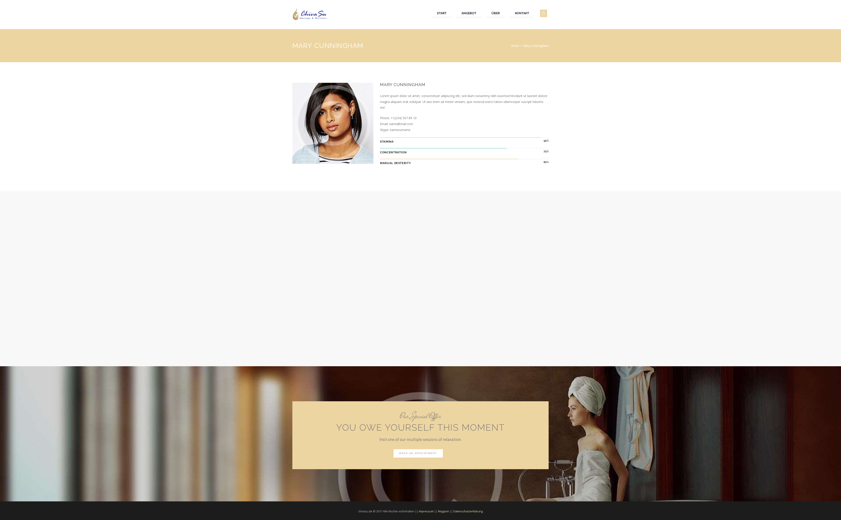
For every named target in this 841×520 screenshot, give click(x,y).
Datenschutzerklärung (468, 511)
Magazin (443, 511)
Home (515, 46)
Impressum (426, 511)
